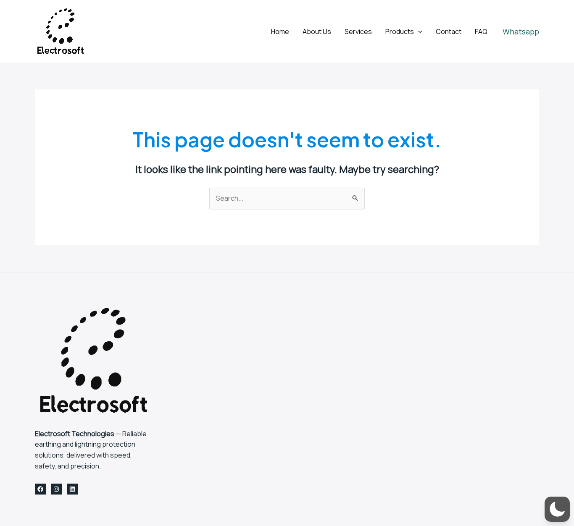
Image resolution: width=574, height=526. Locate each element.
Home (280, 31)
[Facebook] (40, 489)
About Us (317, 31)
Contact (448, 31)
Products (399, 31)
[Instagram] (56, 489)
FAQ (481, 31)
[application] (418, 31)
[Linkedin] (72, 489)
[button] (521, 31)
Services (358, 31)
